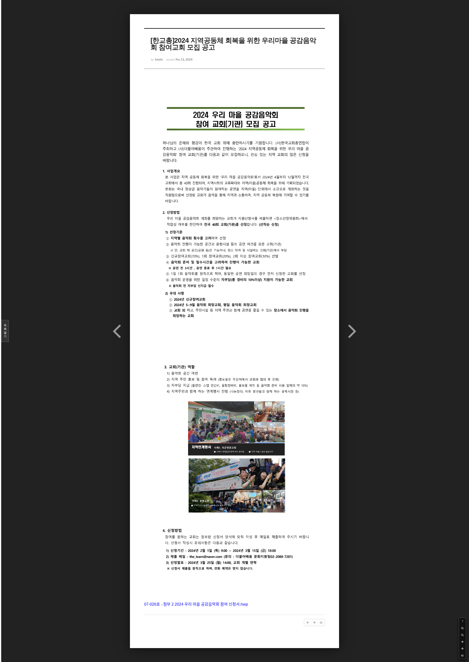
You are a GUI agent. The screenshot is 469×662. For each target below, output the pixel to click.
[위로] (462, 641)
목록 (5, 331)
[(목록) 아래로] (462, 648)
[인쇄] (462, 655)
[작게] (462, 634)
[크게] (462, 628)
